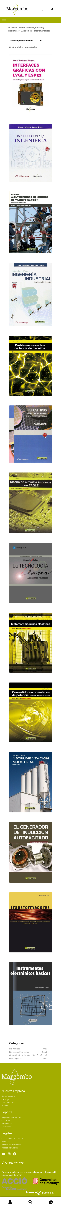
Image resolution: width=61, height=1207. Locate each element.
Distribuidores (8, 1102)
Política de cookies (10, 1148)
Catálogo (5, 1099)
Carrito (51, 1202)
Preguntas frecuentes (11, 1117)
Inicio (14, 27)
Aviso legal (7, 1142)
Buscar (30, 1202)
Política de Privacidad (11, 1145)
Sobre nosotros (8, 1096)
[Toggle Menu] (4, 20)
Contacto (6, 1120)
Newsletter (6, 1127)
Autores (5, 1106)
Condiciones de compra (12, 1138)
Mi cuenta (10, 1202)
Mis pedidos (7, 1124)
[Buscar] (36, 9)
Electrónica (26, 31)
